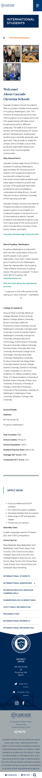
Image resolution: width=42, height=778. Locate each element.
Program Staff (11, 614)
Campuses (13, 775)
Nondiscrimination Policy (21, 727)
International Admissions (17, 583)
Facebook (23, 703)
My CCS (27, 775)
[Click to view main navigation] (37, 5)
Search (34, 775)
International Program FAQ (18, 628)
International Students (16, 576)
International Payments (16, 621)
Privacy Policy (21, 724)
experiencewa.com (12, 278)
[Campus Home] (4, 38)
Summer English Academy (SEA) (19, 600)
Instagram (17, 703)
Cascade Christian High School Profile (20, 234)
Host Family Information (16, 607)
